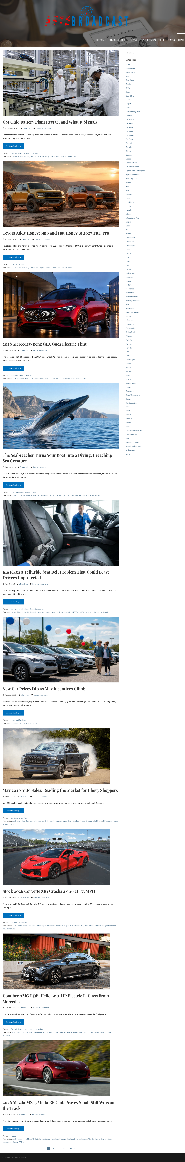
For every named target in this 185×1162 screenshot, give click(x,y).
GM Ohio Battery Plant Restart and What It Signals (50, 122)
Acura (128, 64)
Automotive (16, 723)
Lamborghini (130, 238)
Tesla (128, 411)
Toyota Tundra (45, 268)
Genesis (129, 194)
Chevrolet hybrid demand (35, 821)
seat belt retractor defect (98, 612)
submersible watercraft (91, 495)
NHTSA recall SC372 (79, 612)
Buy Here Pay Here (133, 112)
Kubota (128, 234)
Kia (12, 609)
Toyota (128, 415)
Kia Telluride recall (63, 612)
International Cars (132, 218)
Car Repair (130, 127)
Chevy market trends (94, 821)
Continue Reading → (13, 146)
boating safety (18, 495)
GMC (128, 198)
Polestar (129, 340)
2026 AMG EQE (18, 1032)
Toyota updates (58, 268)
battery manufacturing (21, 156)
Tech (161, 40)
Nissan (128, 316)
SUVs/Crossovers (26, 375)
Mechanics (130, 289)
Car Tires (129, 139)
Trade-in (129, 419)
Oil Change (130, 324)
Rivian (128, 356)
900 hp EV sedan (32, 1032)
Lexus (128, 249)
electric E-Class (45, 1032)
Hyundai (129, 210)
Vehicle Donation (132, 442)
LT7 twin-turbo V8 (88, 926)
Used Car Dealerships (134, 430)
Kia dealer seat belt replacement (42, 612)
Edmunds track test (47, 1139)
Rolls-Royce (130, 360)
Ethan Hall (27, 128)
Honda (128, 206)
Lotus (128, 261)
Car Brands (130, 120)
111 (64, 1148)
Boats (13, 492)
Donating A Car (131, 163)
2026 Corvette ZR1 (19, 926)
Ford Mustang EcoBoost (65, 1139)
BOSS (128, 100)
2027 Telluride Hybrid (20, 612)
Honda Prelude (81, 1139)
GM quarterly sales (110, 821)
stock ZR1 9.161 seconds (106, 926)
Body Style (101, 40)
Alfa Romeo (130, 68)
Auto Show (130, 80)
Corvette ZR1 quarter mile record (67, 926)
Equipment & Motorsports (135, 171)
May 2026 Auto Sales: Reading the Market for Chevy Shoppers (60, 790)
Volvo (128, 454)
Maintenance (130, 273)
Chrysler (129, 147)
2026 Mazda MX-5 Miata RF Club (25, 1139)
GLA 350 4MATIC (55, 379)
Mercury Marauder (132, 301)
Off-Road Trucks (18, 268)
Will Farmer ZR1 (9, 929)
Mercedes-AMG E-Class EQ (78, 1032)
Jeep (128, 226)
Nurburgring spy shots (98, 1032)
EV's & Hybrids (16, 153)
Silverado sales (8, 824)
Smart (128, 375)
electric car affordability (40, 156)
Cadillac (129, 116)
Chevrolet (23, 818)
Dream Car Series (117, 40)
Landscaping (130, 246)
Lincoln (128, 253)
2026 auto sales (18, 821)
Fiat (127, 186)
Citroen (128, 151)
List (127, 257)
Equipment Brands (132, 175)
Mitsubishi (130, 309)
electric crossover (41, 379)
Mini (127, 305)
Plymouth (129, 336)
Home (181, 40)
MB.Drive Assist (69, 379)
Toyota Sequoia (32, 268)
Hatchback (130, 202)
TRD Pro (68, 268)
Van (127, 438)
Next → (72, 1148)
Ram (127, 352)
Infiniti (128, 214)
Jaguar (128, 222)
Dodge (128, 159)
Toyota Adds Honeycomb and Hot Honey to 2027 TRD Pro (56, 233)
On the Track (130, 332)
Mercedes (15, 375)
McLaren (129, 285)
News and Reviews (148, 40)
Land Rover (130, 242)
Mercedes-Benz (132, 297)
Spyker (128, 379)
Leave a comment (43, 128)
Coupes (129, 155)
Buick (128, 108)
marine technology (31, 495)
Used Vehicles (131, 434)
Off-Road (14, 264)
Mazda (13, 1136)
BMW (128, 88)
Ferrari (128, 183)
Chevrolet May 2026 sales (56, 821)
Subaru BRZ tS (19, 1142)
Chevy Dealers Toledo (76, 821)
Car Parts (129, 123)
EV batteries (54, 156)
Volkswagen (130, 450)
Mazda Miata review (96, 1139)
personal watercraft (47, 495)
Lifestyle (132, 40)
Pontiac (129, 344)
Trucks (21, 264)
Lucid (128, 265)
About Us (171, 40)
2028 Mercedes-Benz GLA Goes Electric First (45, 344)
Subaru (128, 387)
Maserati (129, 277)
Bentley (129, 84)
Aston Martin (130, 72)
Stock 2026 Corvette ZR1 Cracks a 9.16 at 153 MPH (49, 891)
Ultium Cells (72, 156)
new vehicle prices (29, 723)
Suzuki (128, 399)
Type (128, 427)
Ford (127, 190)
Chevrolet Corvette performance (41, 926)
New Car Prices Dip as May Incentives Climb (44, 688)
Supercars (23, 923)
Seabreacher (76, 495)
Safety (34, 492)
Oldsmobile (130, 328)
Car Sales (14, 818)
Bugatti (128, 104)
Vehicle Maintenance (133, 446)
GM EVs (63, 156)
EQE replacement (59, 1032)
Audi (127, 76)
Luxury (25, 1029)
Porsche (129, 348)
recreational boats (63, 495)
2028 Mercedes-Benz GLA (22, 379)
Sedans (40, 1029)
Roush (128, 364)
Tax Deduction (131, 403)
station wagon (131, 383)
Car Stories (130, 135)
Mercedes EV (81, 379)
